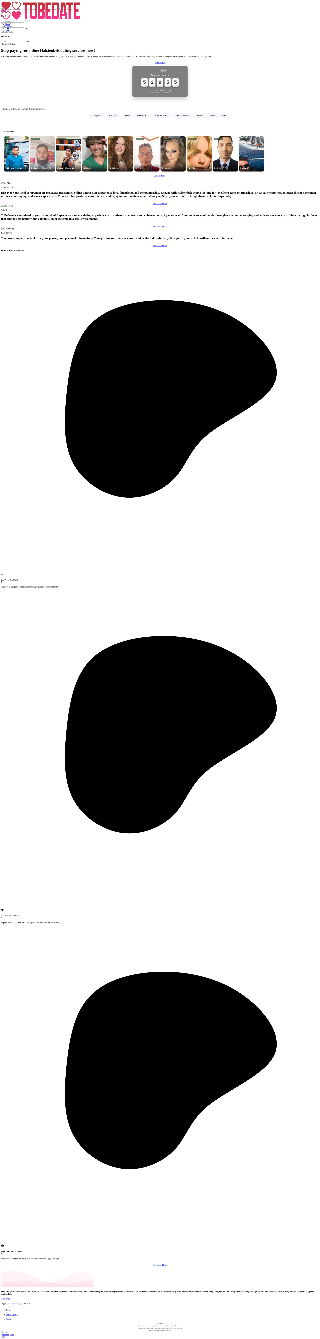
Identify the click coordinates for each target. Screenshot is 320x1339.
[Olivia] (94, 154)
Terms (8, 1310)
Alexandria (113, 115)
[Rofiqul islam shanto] (42, 154)
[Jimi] (225, 154)
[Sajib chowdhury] (16, 154)
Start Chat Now (160, 176)
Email (27, 41)
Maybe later (159, 692)
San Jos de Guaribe (161, 115)
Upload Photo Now (161, 687)
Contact (9, 1319)
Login (7, 25)
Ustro (224, 115)
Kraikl (212, 115)
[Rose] (199, 154)
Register (8, 27)
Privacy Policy (12, 1315)
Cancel (4, 44)
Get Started (5, 1299)
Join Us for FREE (160, 203)
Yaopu (127, 115)
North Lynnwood (182, 115)
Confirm (12, 44)
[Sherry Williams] (68, 154)
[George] (251, 154)
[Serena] (173, 154)
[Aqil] (147, 154)
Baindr (199, 115)
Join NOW (160, 62)
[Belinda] (120, 154)
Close (12, 1335)
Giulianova (141, 115)
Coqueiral (97, 115)
